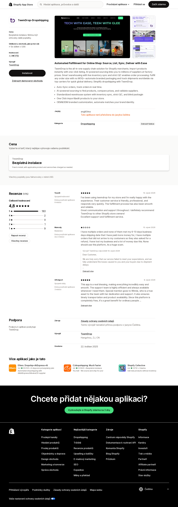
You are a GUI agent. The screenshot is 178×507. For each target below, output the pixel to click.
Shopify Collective (136, 365)
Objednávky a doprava (53, 453)
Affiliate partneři (147, 464)
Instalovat (27, 73)
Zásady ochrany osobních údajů (97, 321)
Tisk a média (145, 453)
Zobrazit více (88, 271)
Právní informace (147, 470)
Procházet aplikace (117, 4)
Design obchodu (49, 459)
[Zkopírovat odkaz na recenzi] (62, 193)
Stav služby (144, 475)
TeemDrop (14, 65)
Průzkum (110, 459)
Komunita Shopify (115, 448)
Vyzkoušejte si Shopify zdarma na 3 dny (89, 410)
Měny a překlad (82, 475)
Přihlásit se (139, 4)
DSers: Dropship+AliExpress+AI (33, 365)
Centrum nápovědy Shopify (120, 437)
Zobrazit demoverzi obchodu (27, 80)
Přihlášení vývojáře (19, 490)
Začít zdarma (159, 4)
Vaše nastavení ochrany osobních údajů (29, 498)
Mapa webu (96, 490)
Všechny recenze (19, 241)
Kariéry (142, 442)
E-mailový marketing (85, 459)
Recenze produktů (83, 448)
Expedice (79, 470)
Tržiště (77, 442)
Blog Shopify (112, 453)
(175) (16, 56)
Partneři (142, 459)
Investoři (143, 448)
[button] (34, 369)
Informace (143, 437)
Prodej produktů (50, 448)
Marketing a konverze (52, 464)
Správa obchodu (50, 470)
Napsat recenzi (18, 235)
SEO (76, 464)
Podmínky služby (41, 490)
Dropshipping (88, 123)
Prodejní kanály (49, 437)
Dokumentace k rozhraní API (121, 442)
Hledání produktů (50, 442)
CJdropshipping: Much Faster (87, 365)
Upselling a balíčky (83, 453)
